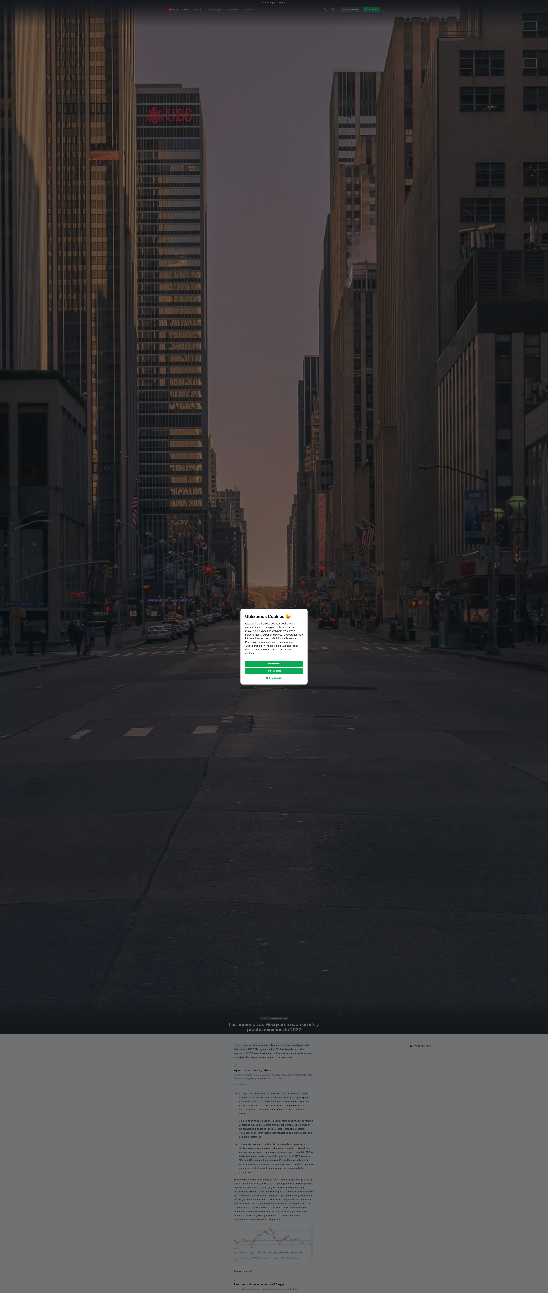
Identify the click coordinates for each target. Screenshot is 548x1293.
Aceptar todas (274, 663)
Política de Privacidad (285, 638)
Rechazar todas (274, 670)
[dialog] (274, 647)
